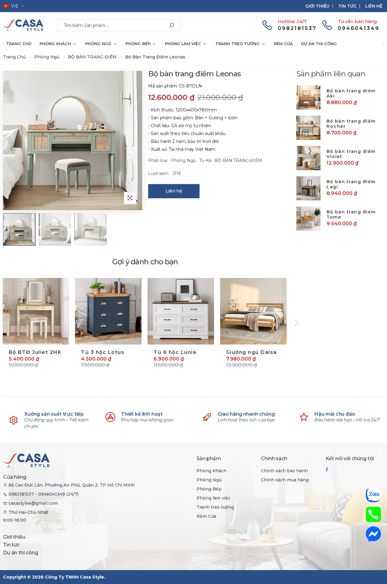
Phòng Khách (55, 43)
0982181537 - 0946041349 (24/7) (43, 494)
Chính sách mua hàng (285, 480)
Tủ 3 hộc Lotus (102, 352)
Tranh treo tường (237, 43)
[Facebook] (327, 469)
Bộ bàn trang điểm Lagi (351, 184)
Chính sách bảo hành (284, 470)
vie (14, 6)
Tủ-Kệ (205, 160)
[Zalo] (373, 494)
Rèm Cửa (283, 43)
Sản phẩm (209, 458)
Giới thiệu (317, 6)
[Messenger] (373, 534)
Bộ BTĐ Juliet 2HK (35, 352)
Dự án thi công (319, 43)
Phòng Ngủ (98, 43)
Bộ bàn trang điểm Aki (351, 93)
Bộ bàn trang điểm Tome (351, 214)
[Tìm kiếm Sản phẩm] (171, 25)
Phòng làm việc (183, 43)
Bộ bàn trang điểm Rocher (351, 123)
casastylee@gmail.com (33, 503)
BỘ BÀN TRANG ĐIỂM (92, 57)
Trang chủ (18, 43)
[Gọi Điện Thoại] (373, 514)
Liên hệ (373, 6)
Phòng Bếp (138, 43)
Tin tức (347, 6)
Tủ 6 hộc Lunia (175, 352)
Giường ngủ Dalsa (251, 352)
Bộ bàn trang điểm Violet (351, 154)
